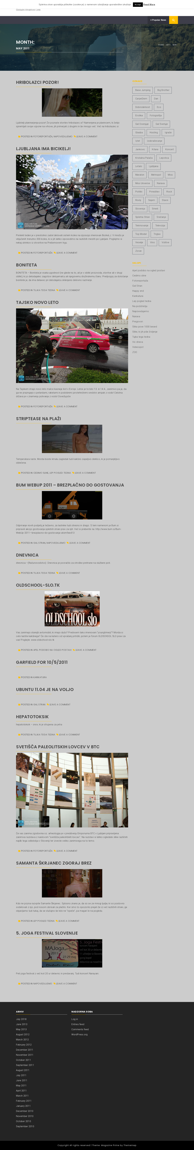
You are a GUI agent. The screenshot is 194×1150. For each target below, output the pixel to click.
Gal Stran (39, 543)
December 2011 (24, 1049)
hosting (154, 132)
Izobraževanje (154, 141)
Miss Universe (142, 183)
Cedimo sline (41, 472)
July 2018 (21, 1019)
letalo (138, 166)
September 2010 (25, 1126)
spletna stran (142, 217)
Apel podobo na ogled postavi (52, 650)
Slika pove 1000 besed (144, 326)
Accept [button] (138, 5)
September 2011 (25, 1065)
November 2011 (25, 1055)
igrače (168, 132)
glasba (139, 132)
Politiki (138, 191)
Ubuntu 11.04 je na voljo (45, 689)
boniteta (26, 265)
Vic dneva (137, 342)
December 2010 (24, 1111)
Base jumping (143, 90)
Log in (74, 1019)
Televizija (160, 225)
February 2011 (24, 1101)
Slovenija (140, 208)
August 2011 (23, 1070)
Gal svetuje (162, 124)
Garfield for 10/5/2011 (42, 662)
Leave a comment (86, 136)
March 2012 (22, 1039)
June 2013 (21, 1024)
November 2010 (25, 1116)
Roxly (138, 200)
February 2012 (24, 1044)
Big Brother (164, 90)
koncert (169, 149)
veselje (139, 242)
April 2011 (21, 1090)
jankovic (140, 149)
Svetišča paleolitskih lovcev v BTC (58, 747)
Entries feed (77, 1024)
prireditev (154, 191)
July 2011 (21, 1075)
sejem (151, 200)
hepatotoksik (32, 717)
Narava (136, 316)
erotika (139, 115)
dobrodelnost (142, 107)
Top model (141, 234)
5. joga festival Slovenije (47, 933)
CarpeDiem (141, 98)
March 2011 (22, 1095)
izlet (137, 141)
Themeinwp (130, 1145)
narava (161, 183)
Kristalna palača (144, 158)
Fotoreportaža (43, 136)
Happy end (138, 291)
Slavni (165, 200)
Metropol (156, 174)
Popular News (159, 20)
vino (152, 242)
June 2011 (21, 1080)
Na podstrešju (139, 306)
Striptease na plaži (38, 419)
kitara (155, 149)
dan (156, 98)
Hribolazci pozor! (37, 82)
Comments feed (80, 1029)
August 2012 (23, 1034)
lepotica (164, 158)
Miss (170, 174)
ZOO (134, 352)
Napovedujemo (63, 136)
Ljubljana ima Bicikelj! (43, 149)
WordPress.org (79, 1034)
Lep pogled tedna (60, 472)
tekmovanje (141, 225)
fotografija (156, 115)
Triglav (157, 234)
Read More (149, 4)
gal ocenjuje (142, 124)
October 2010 (23, 1121)
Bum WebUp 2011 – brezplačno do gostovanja (70, 485)
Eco (159, 107)
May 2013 (21, 1029)
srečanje (161, 217)
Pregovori (137, 321)
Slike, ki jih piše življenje (145, 331)
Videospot (137, 347)
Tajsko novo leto (37, 302)
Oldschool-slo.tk (38, 585)
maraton (139, 174)
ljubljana (153, 166)
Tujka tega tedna (44, 290)
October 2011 (23, 1060)
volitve (165, 242)
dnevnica (27, 555)
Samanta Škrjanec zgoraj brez (54, 863)
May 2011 (21, 1085)
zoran (138, 251)
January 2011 (23, 1106)
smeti (155, 208)
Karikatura (40, 677)
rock (169, 191)
